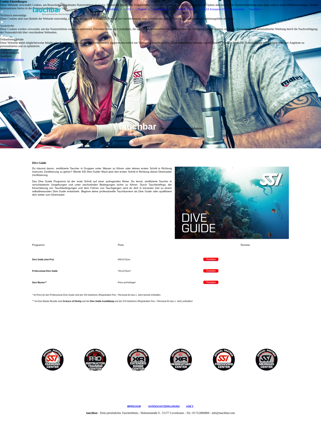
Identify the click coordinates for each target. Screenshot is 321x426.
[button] (160, 49)
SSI (128, 9)
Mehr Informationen (12, 59)
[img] (55, 9)
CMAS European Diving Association (222, 9)
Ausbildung (112, 9)
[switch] (2, 22)
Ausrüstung (160, 9)
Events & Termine (185, 9)
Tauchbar (254, 9)
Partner (142, 9)
